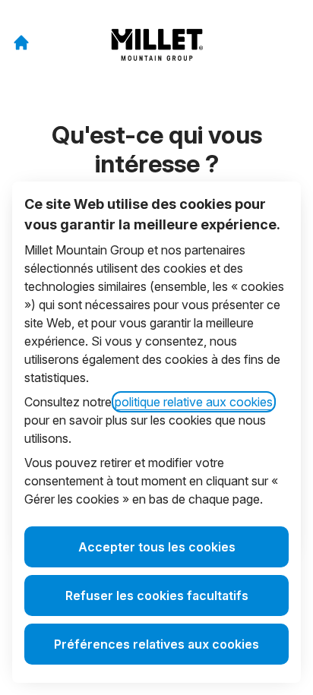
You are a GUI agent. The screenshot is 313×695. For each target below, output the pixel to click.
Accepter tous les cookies (157, 546)
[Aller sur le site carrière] (21, 42)
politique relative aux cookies (194, 401)
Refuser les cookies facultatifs (156, 595)
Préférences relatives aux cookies (156, 644)
